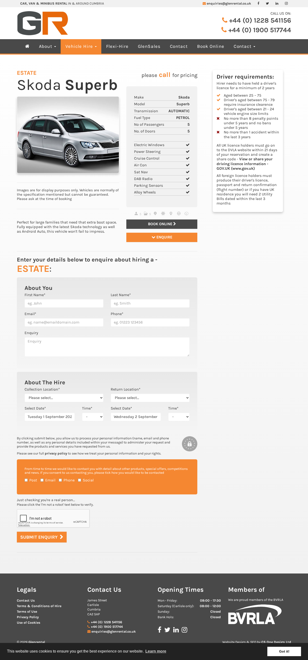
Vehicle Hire (79, 46)
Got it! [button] (284, 651)
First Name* (35, 295)
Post (33, 480)
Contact (179, 46)
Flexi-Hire (117, 46)
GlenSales (149, 46)
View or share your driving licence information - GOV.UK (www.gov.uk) (245, 163)
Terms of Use (27, 611)
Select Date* (35, 408)
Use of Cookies (28, 622)
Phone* (117, 313)
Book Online (211, 46)
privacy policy (56, 453)
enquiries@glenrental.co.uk (229, 3)
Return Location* (126, 389)
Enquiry (31, 332)
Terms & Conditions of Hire (39, 606)
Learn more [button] (155, 651)
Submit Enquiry (39, 537)
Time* (87, 408)
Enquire (163, 237)
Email (50, 480)
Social (88, 480)
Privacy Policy (28, 617)
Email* (30, 313)
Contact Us (26, 600)
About (46, 46)
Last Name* (121, 295)
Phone (69, 480)
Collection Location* (42, 389)
